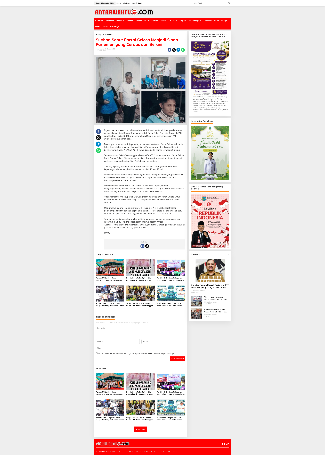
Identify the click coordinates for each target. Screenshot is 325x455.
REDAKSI (129, 451)
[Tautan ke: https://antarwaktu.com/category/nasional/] (228, 254)
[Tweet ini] (174, 50)
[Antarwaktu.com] (124, 12)
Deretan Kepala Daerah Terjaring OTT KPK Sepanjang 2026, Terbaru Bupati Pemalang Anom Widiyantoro (210, 286)
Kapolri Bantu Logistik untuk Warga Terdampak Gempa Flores (110, 304)
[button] (229, 3)
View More (140, 429)
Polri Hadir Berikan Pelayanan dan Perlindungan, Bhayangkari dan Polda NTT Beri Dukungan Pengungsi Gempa (170, 279)
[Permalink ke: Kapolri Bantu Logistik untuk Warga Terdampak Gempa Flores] (110, 293)
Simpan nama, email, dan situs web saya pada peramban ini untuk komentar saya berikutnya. (136, 353)
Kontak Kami (151, 451)
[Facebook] (142, 246)
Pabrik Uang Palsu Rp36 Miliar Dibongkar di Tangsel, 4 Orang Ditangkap (139, 279)
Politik (104, 51)
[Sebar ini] (169, 50)
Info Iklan (139, 451)
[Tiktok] (147, 246)
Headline (99, 51)
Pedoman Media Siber (168, 451)
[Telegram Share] (178, 50)
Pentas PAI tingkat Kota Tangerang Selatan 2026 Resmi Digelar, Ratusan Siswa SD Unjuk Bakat (109, 279)
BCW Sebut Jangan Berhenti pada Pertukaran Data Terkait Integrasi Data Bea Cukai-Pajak (170, 304)
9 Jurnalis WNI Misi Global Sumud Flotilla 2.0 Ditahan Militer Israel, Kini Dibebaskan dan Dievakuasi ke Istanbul (216, 311)
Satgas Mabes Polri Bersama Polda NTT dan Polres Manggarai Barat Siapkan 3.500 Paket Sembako (140, 304)
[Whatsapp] (183, 50)
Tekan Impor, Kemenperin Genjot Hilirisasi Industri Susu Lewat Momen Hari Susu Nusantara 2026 (216, 298)
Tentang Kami (117, 451)
